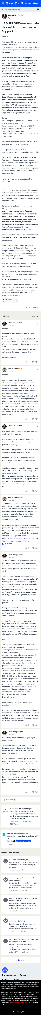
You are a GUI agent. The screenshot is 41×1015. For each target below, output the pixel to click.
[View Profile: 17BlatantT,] (5, 920)
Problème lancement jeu (18, 860)
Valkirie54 (12, 870)
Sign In (35, 3)
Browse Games (9, 975)
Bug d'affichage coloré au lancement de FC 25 (19, 920)
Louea (10, 15)
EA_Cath (10, 841)
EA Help (5, 979)
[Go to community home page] (9, 3)
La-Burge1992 (13, 952)
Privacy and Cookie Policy (20, 1002)
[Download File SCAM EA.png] (16, 300)
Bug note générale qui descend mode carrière (21, 879)
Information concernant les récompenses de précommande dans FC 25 (23, 836)
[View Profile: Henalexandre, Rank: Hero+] (4, 369)
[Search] (22, 3)
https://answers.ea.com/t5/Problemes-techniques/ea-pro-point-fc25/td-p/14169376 (20, 541)
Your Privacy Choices (20, 1012)
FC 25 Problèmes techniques (12, 9)
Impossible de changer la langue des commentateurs (23, 899)
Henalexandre (13, 368)
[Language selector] (17, 3)
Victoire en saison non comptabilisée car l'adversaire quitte (23, 940)
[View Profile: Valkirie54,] (5, 861)
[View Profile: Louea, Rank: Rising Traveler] (4, 16)
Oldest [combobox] (34, 316)
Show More (21, 960)
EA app (23, 975)
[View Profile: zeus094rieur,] (5, 879)
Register (28, 3)
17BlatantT (12, 931)
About (16, 979)
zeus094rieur (13, 890)
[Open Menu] (37, 9)
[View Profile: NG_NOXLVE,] (5, 900)
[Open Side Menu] (3, 3)
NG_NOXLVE (13, 911)
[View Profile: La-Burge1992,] (5, 941)
